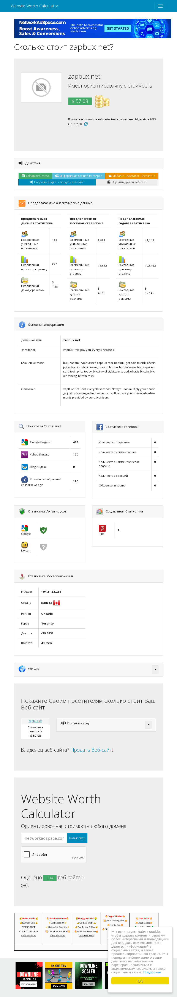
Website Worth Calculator (34, 5)
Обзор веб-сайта (37, 176)
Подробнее (152, 971)
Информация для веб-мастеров (80, 176)
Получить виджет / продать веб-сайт (58, 182)
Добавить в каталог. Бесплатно (133, 176)
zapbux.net (35, 721)
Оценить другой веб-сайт (128, 182)
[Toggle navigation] (160, 6)
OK (140, 981)
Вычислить (77, 838)
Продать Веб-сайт (91, 749)
